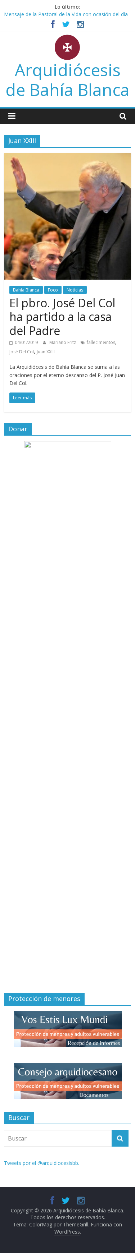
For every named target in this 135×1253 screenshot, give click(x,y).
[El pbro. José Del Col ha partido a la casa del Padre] (67, 157)
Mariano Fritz (63, 342)
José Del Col (21, 352)
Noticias (75, 290)
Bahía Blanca (26, 290)
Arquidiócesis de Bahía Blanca (67, 80)
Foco (53, 290)
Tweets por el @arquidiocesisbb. (41, 1163)
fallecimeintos (101, 342)
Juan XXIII (46, 352)
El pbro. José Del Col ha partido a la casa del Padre (62, 316)
